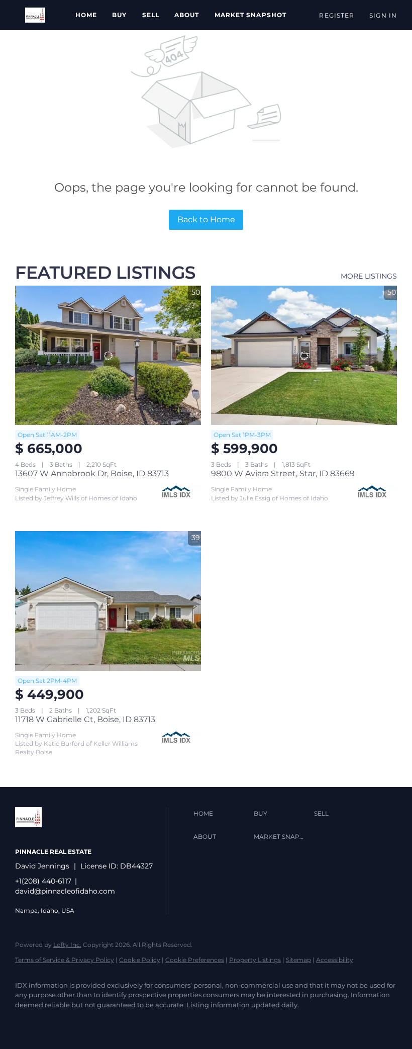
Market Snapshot (251, 15)
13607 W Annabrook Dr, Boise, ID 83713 (92, 473)
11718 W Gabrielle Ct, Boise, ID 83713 (85, 719)
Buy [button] (119, 15)
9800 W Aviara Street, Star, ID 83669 (283, 473)
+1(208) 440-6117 (43, 881)
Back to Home (206, 219)
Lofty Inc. (67, 944)
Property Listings (255, 960)
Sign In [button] (383, 15)
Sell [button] (150, 15)
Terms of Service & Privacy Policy (64, 960)
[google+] (114, 1022)
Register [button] (336, 15)
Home (86, 15)
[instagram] (85, 1022)
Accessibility (334, 960)
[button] (35, 15)
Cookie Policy (139, 960)
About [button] (186, 15)
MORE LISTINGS (369, 276)
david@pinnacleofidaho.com (65, 891)
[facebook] (27, 1022)
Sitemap (298, 960)
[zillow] (56, 1022)
